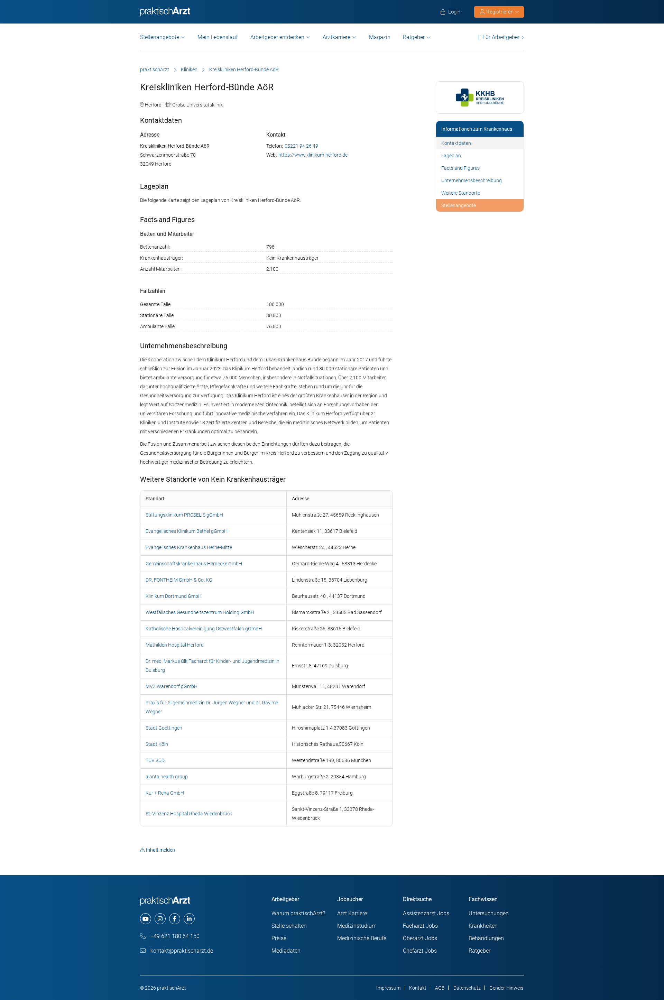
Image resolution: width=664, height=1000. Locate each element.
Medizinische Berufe (361, 938)
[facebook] (174, 918)
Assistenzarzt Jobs (426, 913)
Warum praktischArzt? (298, 913)
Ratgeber (414, 37)
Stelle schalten (289, 926)
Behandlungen (486, 938)
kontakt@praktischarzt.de (181, 950)
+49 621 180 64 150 (174, 936)
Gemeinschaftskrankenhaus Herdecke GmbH (194, 563)
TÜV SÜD (155, 760)
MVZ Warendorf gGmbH (171, 686)
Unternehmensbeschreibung (471, 180)
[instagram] (160, 918)
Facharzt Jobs (420, 926)
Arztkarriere (336, 37)
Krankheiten (483, 926)
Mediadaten (286, 950)
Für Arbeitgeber (500, 37)
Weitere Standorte (460, 193)
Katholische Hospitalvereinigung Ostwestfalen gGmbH (204, 628)
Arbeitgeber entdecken (277, 37)
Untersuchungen (489, 913)
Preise (278, 938)
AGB (440, 988)
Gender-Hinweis (506, 988)
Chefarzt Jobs (420, 950)
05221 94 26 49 (301, 146)
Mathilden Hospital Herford (175, 645)
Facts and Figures (460, 168)
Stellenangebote (159, 37)
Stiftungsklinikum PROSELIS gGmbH (184, 515)
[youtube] (145, 918)
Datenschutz (467, 988)
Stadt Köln (157, 744)
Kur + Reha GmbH (165, 793)
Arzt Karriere (352, 913)
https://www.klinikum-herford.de (313, 155)
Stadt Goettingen (164, 728)
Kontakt (417, 988)
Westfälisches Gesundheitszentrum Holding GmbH (200, 612)
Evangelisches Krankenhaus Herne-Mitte (189, 547)
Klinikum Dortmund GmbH (174, 596)
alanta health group (167, 776)
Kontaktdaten (456, 143)
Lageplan (451, 155)
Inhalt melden (160, 850)
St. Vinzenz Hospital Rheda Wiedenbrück (189, 813)
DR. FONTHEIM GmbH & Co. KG (179, 580)
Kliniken (189, 69)
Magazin (379, 37)
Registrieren (500, 12)
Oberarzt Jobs (420, 938)
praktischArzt (154, 69)
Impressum (388, 988)
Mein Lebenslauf (217, 37)
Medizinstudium (357, 926)
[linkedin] (189, 918)
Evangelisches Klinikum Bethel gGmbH (187, 531)
